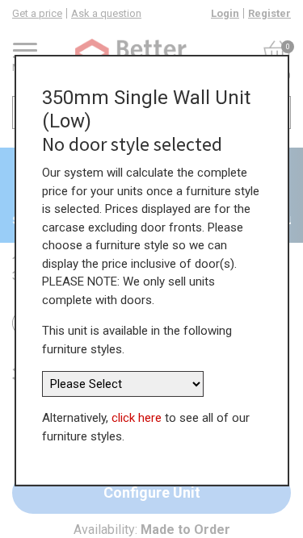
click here (137, 418)
